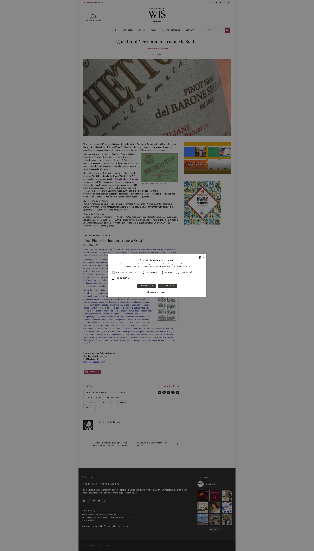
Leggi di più (186, 266)
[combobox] (200, 257)
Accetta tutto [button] (146, 286)
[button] (157, 292)
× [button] (203, 257)
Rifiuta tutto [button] (168, 286)
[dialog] (157, 275)
